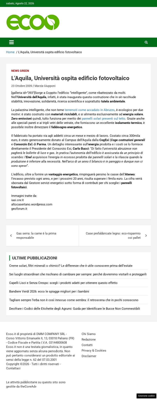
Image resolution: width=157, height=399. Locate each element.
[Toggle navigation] (11, 42)
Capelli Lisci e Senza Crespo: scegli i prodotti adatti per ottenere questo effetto (63, 283)
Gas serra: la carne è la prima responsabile (36, 236)
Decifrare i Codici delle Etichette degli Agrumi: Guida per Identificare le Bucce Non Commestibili (74, 308)
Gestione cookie (146, 396)
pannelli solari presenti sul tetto (103, 118)
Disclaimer (89, 356)
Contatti (87, 345)
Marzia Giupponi (45, 85)
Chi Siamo (89, 334)
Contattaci (13, 368)
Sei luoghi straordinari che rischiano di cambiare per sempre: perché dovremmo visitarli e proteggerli (78, 274)
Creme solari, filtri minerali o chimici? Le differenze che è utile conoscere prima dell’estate (70, 266)
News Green (20, 70)
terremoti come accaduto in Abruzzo (90, 110)
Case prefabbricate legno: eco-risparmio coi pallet (113, 236)
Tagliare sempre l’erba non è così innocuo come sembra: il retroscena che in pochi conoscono (73, 300)
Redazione (89, 339)
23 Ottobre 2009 (21, 85)
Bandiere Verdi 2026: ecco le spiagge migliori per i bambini (49, 291)
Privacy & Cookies (94, 350)
